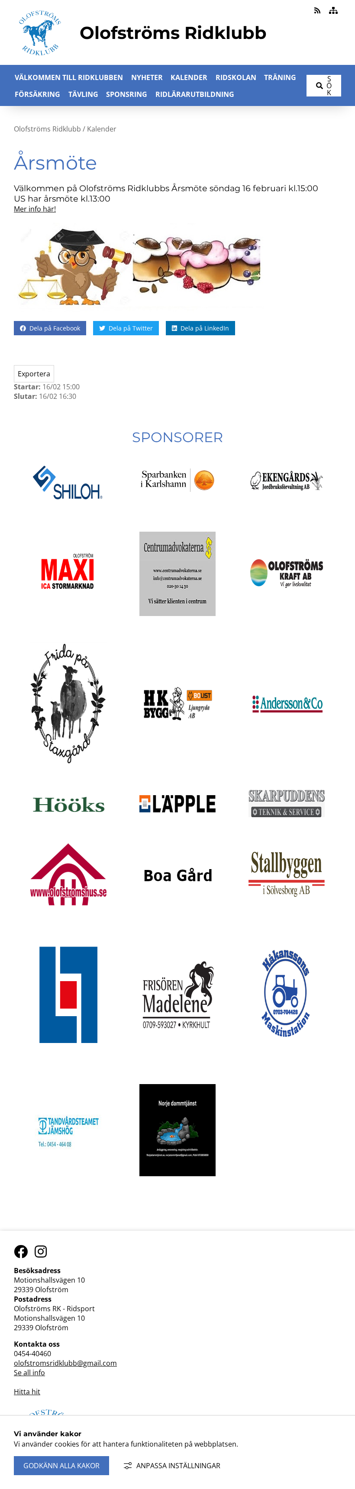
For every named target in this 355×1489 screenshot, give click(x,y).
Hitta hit (27, 1391)
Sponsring (126, 94)
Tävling (83, 94)
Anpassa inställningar (178, 1465)
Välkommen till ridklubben (69, 77)
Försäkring (37, 94)
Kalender (189, 77)
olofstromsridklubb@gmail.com (65, 1363)
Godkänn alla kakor (61, 1465)
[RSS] (318, 10)
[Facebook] (21, 1252)
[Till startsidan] (40, 59)
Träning (280, 77)
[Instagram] (41, 1252)
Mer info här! (35, 209)
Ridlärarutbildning (194, 94)
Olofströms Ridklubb (47, 129)
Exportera (34, 374)
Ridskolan (236, 77)
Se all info (29, 1372)
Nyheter (147, 77)
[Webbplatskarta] (333, 10)
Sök (329, 85)
